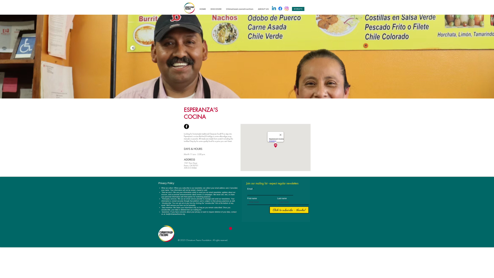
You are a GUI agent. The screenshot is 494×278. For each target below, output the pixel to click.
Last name (282, 198)
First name (252, 198)
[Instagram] (286, 8)
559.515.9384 (190, 168)
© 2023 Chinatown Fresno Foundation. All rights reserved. (203, 240)
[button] (216, 8)
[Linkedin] (273, 8)
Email (250, 189)
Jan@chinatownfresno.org (175, 214)
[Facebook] (280, 8)
